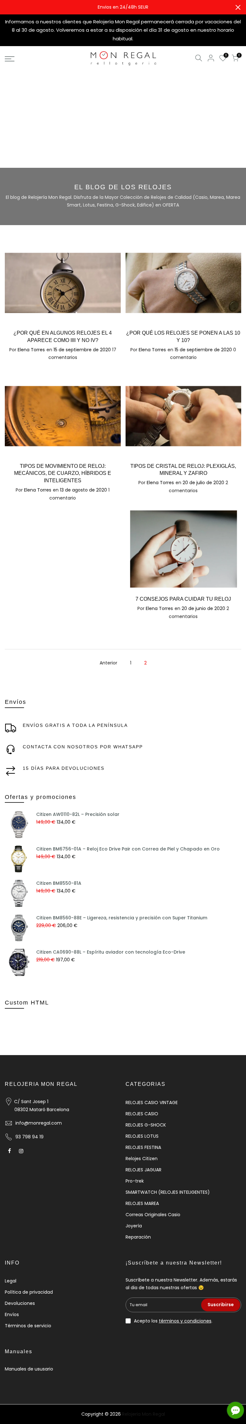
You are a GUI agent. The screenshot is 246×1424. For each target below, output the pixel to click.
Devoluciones (20, 1303)
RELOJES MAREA (142, 1203)
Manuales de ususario (29, 1369)
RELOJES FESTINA (143, 1147)
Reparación (138, 1237)
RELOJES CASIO (142, 1114)
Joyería (134, 1226)
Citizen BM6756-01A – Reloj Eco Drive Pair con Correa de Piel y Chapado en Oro (128, 849)
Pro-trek (135, 1181)
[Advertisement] (123, 120)
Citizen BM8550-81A (58, 883)
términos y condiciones (185, 1321)
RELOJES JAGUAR (143, 1170)
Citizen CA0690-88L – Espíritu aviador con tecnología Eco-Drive (110, 952)
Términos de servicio (28, 1325)
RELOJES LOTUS (142, 1136)
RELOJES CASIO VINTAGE (152, 1102)
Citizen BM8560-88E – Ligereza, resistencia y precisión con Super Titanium (121, 918)
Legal (10, 1281)
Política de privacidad (29, 1292)
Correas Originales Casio (153, 1214)
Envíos (12, 1314)
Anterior (108, 663)
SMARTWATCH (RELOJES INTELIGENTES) (168, 1192)
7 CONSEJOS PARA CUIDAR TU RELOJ (183, 599)
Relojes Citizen (142, 1158)
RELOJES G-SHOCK (146, 1125)
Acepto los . (173, 1321)
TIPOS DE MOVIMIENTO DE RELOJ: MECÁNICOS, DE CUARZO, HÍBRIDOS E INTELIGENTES (62, 473)
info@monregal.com (38, 1123)
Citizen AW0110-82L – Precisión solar (77, 814)
